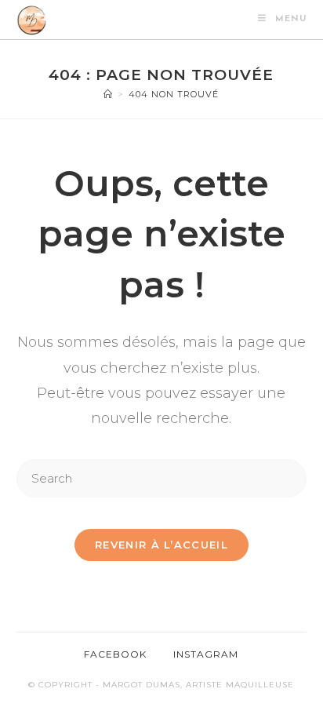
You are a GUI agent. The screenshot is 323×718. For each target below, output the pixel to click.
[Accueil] (108, 94)
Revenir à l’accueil (161, 544)
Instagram (205, 654)
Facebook (115, 654)
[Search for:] (161, 476)
